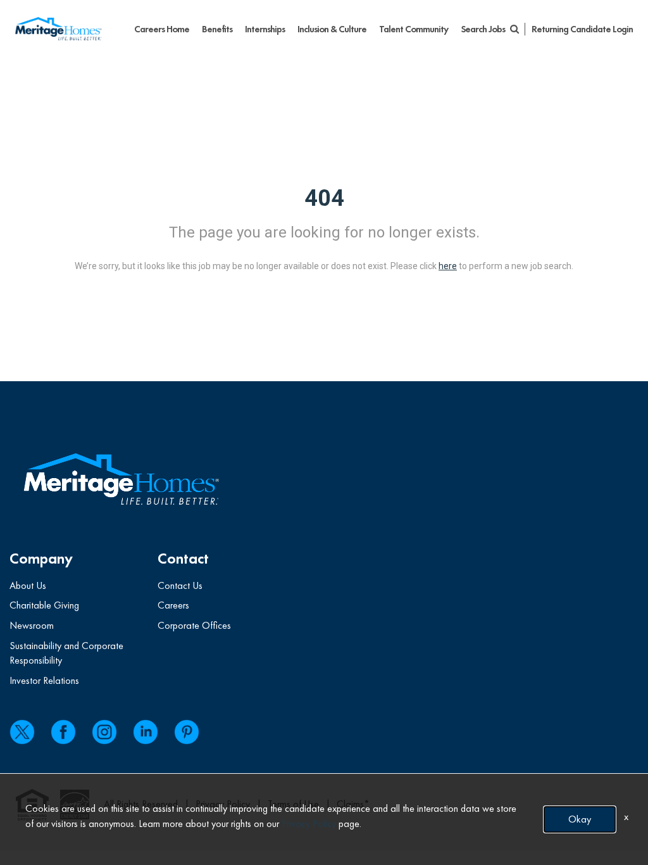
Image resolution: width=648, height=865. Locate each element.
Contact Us (180, 585)
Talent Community (413, 29)
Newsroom (31, 625)
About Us (27, 585)
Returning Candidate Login (582, 29)
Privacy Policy (309, 823)
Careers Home (161, 29)
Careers (173, 605)
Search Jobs (484, 29)
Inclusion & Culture (331, 29)
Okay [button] (579, 819)
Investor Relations (44, 680)
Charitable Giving (44, 605)
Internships (265, 29)
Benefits (217, 29)
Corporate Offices (194, 625)
